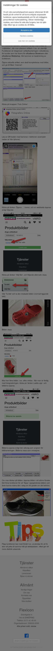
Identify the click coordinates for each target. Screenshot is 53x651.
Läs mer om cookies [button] (26, 41)
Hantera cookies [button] (26, 36)
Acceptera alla (26, 30)
